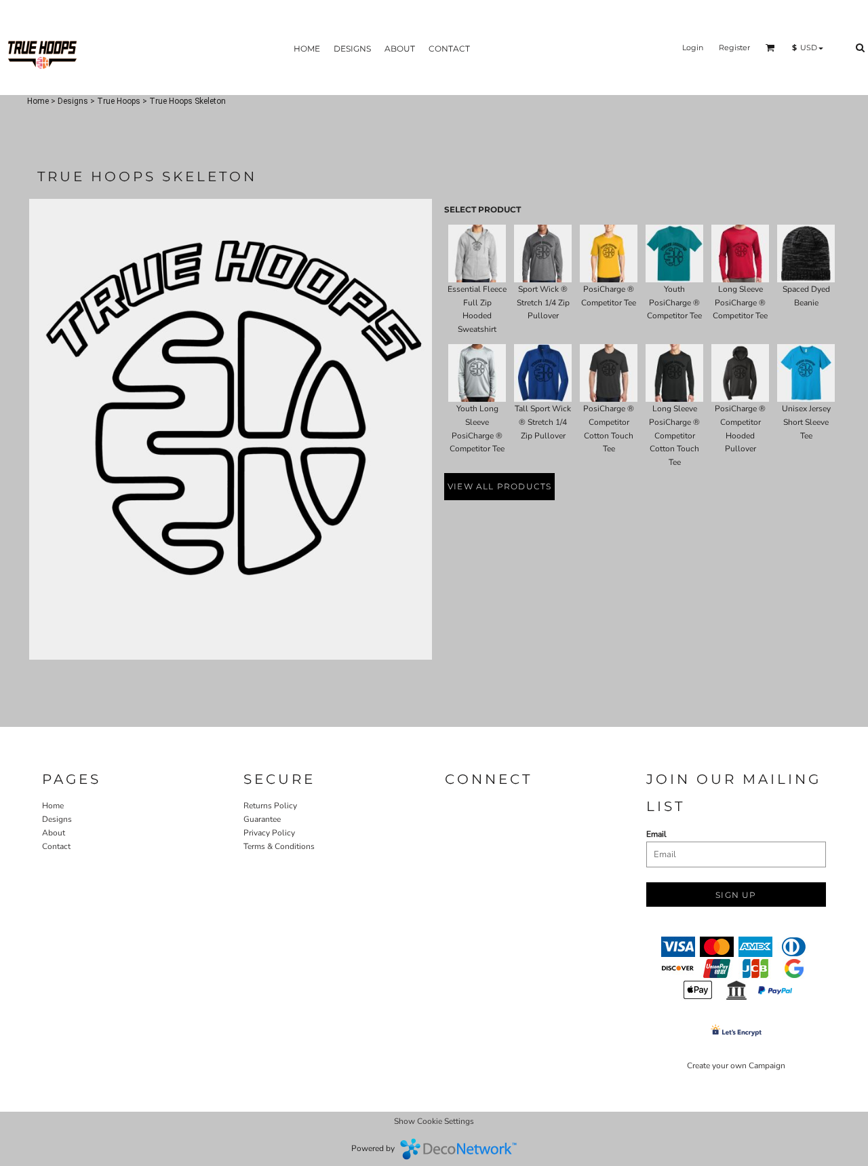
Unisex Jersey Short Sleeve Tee (806, 422)
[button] (770, 47)
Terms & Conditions (279, 846)
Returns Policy (270, 805)
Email (656, 834)
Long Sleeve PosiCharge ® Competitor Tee (740, 303)
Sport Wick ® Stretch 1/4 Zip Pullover (543, 303)
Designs (73, 101)
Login (692, 47)
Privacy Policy (269, 832)
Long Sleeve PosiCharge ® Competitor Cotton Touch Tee (674, 435)
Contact (56, 846)
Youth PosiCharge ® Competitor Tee (674, 303)
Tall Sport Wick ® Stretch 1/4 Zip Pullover (543, 422)
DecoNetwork (458, 1149)
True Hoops (118, 101)
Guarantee (262, 819)
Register (734, 47)
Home (38, 101)
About (53, 832)
